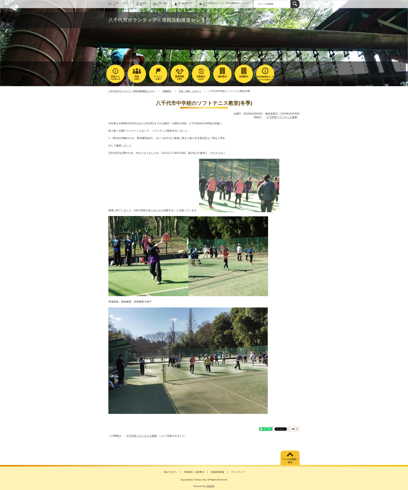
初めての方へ (170, 472)
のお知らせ (115, 77)
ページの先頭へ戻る (290, 461)
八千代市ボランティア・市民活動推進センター (131, 91)
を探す (137, 77)
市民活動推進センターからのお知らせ (265, 78)
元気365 (210, 486)
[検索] (295, 4)
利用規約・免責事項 (194, 472)
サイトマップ (237, 472)
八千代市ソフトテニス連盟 (281, 117)
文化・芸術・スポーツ (190, 91)
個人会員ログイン (185, 4)
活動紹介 (167, 91)
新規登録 (143, 4)
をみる (201, 77)
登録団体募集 (217, 472)
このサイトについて (121, 4)
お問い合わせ (162, 4)
